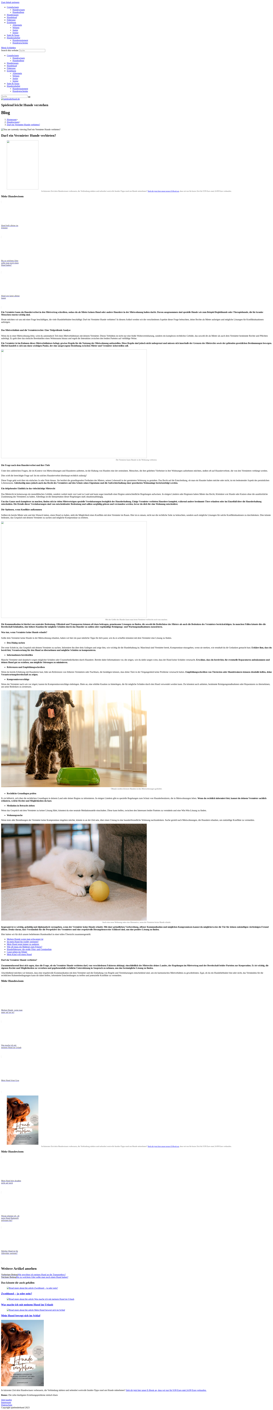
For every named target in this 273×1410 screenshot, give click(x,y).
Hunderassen (12, 63)
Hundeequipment (20, 88)
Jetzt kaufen (6, 1400)
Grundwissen (13, 55)
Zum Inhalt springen (10, 2)
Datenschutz (6, 1405)
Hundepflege (18, 60)
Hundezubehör (13, 86)
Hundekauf (12, 65)
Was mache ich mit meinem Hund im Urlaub (27, 1304)
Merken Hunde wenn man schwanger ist (25, 939)
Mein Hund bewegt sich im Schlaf (20, 1315)
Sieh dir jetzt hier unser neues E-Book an (163, 191)
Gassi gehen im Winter (17, 952)
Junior (15, 78)
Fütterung (11, 68)
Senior (15, 81)
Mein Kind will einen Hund (19, 954)
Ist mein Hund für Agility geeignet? (23, 941)
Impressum (6, 1402)
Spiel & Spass (13, 83)
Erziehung (11, 71)
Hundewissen (19, 58)
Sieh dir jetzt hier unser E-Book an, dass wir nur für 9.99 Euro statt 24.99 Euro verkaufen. (166, 1390)
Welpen (16, 76)
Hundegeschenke (20, 91)
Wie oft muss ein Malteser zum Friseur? (24, 947)
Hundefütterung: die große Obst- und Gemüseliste (29, 949)
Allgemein (17, 73)
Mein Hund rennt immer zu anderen (23, 944)
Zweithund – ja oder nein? (16, 1293)
